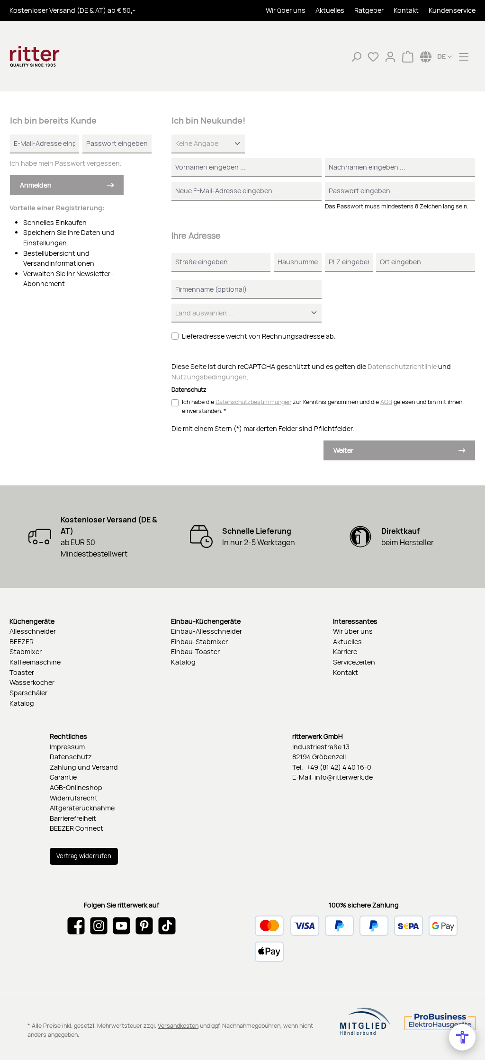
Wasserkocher (31, 682)
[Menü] (464, 56)
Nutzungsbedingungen (209, 376)
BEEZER (21, 641)
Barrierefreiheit (73, 818)
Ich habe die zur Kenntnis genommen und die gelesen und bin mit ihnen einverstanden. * (322, 406)
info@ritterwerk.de (343, 777)
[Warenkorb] (407, 56)
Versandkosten (178, 1026)
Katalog (21, 703)
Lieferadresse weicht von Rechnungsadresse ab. (259, 336)
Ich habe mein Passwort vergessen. (66, 163)
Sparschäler (28, 692)
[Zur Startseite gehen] (56, 56)
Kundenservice (452, 10)
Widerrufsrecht (74, 797)
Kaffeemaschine (35, 661)
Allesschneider (32, 631)
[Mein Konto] (390, 56)
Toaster (21, 672)
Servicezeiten (354, 661)
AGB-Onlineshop (76, 787)
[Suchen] (356, 56)
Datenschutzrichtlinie (402, 366)
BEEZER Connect (76, 828)
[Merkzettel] (373, 56)
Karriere (345, 651)
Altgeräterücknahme (82, 807)
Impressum (67, 746)
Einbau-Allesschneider (206, 631)
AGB (386, 402)
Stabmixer (25, 651)
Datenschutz (71, 756)
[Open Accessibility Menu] (462, 1037)
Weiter (343, 450)
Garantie (63, 777)
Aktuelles (329, 10)
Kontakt (406, 10)
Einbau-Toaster (195, 651)
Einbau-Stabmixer (199, 641)
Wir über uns (285, 10)
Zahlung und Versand (84, 767)
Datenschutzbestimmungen (253, 402)
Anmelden (36, 184)
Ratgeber (369, 10)
